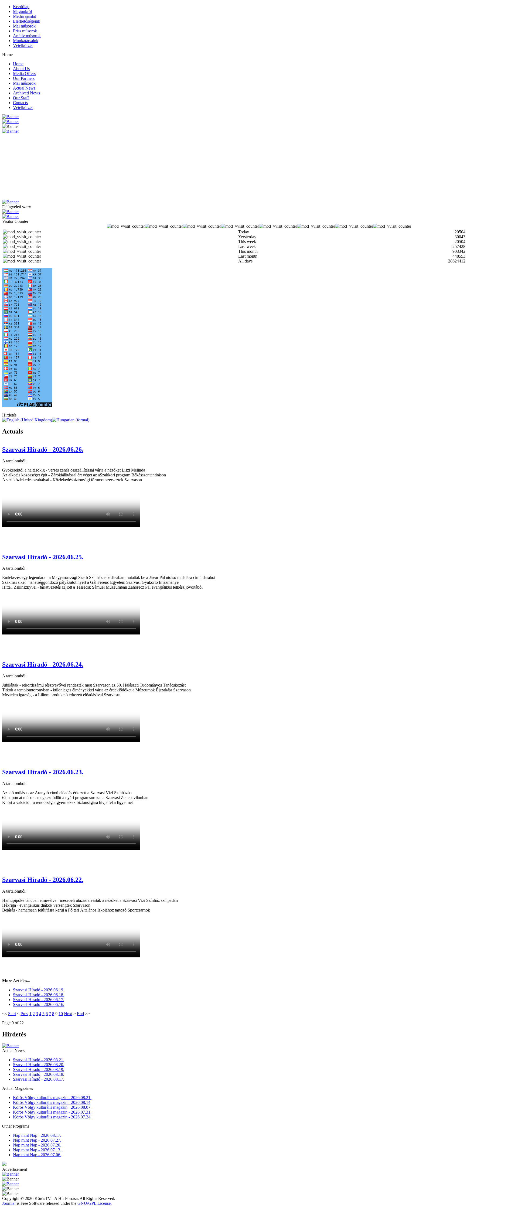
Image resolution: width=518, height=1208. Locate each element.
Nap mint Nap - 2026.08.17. (37, 1135)
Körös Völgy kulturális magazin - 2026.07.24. (52, 1117)
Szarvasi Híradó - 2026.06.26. (42, 449)
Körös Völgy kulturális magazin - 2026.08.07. (52, 1107)
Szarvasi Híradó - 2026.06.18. (38, 994)
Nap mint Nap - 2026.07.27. (37, 1140)
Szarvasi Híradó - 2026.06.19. (38, 990)
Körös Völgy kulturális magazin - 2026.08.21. (52, 1097)
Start (12, 1013)
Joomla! (9, 1203)
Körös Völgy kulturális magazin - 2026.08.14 (51, 1102)
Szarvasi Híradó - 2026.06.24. (42, 664)
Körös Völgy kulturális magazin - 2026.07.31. (52, 1112)
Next (68, 1013)
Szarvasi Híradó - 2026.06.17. (38, 999)
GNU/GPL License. (94, 1203)
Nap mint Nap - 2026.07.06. (37, 1154)
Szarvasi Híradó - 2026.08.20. (38, 1064)
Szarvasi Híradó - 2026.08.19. (38, 1069)
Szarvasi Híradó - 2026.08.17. (38, 1079)
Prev (24, 1013)
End (80, 1013)
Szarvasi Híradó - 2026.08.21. (38, 1059)
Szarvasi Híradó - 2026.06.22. (42, 879)
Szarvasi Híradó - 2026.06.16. (38, 1004)
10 (61, 1013)
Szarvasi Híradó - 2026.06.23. (42, 772)
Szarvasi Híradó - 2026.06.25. (42, 557)
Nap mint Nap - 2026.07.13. (37, 1150)
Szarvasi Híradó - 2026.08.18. (38, 1074)
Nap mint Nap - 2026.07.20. (37, 1145)
